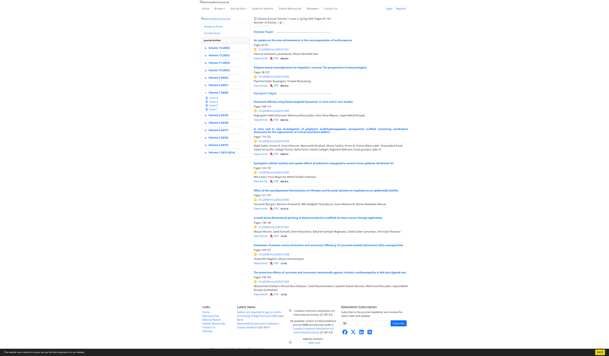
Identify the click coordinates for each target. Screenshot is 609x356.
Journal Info (237, 8)
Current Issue (212, 33)
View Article (261, 58)
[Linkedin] (361, 333)
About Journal (210, 316)
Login (389, 8)
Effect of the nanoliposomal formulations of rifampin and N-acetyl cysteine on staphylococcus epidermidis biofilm (326, 190)
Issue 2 (213, 105)
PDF (280, 58)
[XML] (333, 18)
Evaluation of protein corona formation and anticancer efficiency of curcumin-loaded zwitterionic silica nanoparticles (328, 245)
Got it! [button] (600, 352)
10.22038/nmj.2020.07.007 (273, 227)
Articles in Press (213, 26)
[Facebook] (345, 333)
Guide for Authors (262, 8)
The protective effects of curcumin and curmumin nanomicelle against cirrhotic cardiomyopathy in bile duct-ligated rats (330, 272)
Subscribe (399, 323)
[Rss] (369, 333)
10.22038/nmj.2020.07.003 (273, 111)
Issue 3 (213, 101)
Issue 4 (213, 98)
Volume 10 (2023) (219, 70)
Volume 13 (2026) (219, 48)
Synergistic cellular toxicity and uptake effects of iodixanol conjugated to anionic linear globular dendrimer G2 (323, 163)
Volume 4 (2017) (218, 130)
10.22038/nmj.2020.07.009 (273, 281)
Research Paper (265, 93)
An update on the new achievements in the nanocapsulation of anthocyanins (303, 40)
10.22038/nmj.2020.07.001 (273, 49)
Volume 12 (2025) (219, 55)
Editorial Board (211, 319)
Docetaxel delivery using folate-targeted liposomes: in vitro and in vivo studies (303, 102)
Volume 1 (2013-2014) (222, 152)
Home (205, 8)
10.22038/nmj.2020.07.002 (273, 76)
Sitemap (207, 331)
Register (401, 8)
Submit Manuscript (289, 8)
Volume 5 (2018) (218, 123)
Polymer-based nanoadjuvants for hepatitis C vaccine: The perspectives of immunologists (310, 67)
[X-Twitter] (353, 333)
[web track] (313, 343)
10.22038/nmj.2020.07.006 (273, 199)
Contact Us (330, 8)
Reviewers (313, 8)
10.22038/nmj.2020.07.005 (273, 172)
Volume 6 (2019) (218, 115)
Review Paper (264, 32)
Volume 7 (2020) (218, 92)
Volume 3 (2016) (218, 137)
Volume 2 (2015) (218, 145)
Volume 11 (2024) (219, 63)
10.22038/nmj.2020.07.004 (273, 141)
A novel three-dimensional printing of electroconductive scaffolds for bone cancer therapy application (318, 218)
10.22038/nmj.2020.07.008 (273, 254)
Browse (218, 8)
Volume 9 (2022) (218, 78)
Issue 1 (213, 109)
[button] (85, 352)
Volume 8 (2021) (218, 85)
